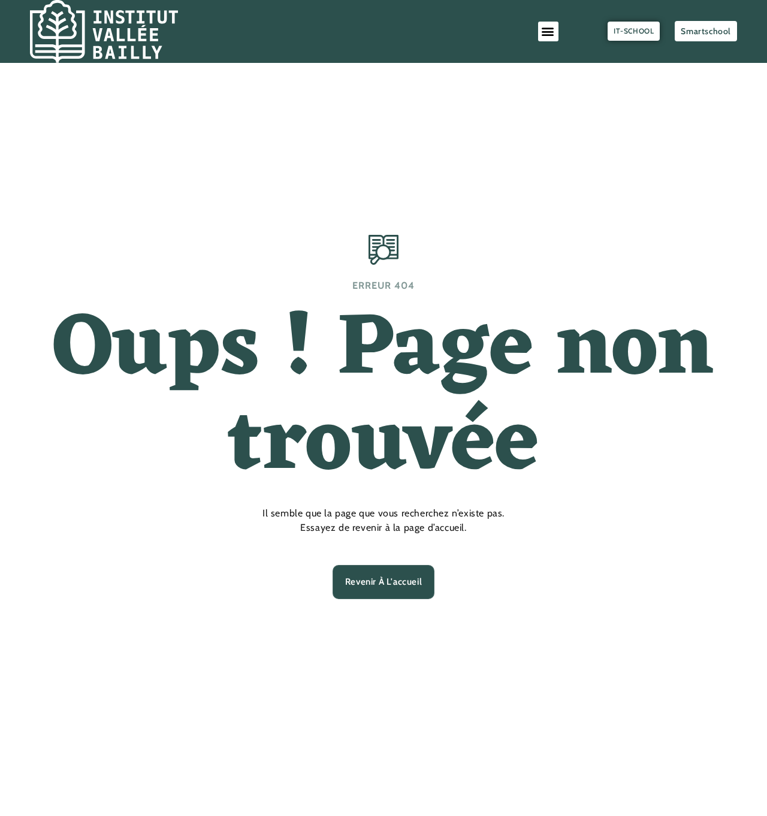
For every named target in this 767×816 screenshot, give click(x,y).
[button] (548, 31)
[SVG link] (104, 31)
